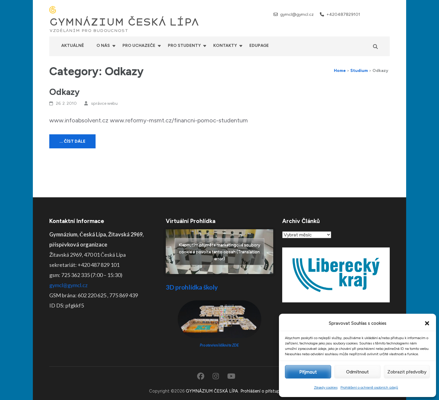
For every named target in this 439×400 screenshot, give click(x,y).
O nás (103, 45)
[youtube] (387, 14)
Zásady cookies (325, 387)
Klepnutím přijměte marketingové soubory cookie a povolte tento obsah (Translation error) (219, 251)
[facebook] (372, 14)
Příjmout (308, 372)
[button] (427, 323)
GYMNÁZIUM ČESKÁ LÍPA (124, 22)
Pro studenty (184, 45)
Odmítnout (357, 372)
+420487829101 (343, 14)
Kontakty (225, 45)
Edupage (259, 45)
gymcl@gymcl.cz (297, 14)
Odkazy (64, 92)
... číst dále (72, 141)
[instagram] (379, 14)
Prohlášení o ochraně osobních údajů (369, 387)
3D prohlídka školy (192, 287)
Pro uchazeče (138, 45)
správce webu (104, 103)
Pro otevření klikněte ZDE (219, 345)
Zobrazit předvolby (406, 372)
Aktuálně (72, 45)
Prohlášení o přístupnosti (265, 391)
